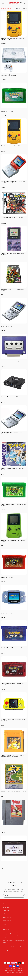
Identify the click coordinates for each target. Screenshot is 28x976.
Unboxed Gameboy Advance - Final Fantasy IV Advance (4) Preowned (12, 863)
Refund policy (12, 970)
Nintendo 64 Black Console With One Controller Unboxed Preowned (12, 397)
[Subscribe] (23, 896)
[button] (3, 2)
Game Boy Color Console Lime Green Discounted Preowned (13, 541)
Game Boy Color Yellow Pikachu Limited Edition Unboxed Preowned (12, 39)
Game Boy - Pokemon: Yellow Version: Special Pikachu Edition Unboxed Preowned (12, 756)
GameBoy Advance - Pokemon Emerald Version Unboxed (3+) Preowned (13, 110)
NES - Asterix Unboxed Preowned (9, 827)
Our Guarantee (7, 920)
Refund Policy (7, 914)
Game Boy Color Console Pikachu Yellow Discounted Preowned (11, 146)
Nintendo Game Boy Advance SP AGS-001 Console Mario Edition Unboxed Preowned (13, 182)
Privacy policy (20, 970)
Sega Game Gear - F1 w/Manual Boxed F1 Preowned (14, 791)
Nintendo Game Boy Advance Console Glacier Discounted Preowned (12, 612)
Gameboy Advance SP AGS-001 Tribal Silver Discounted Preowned (12, 325)
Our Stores (6, 910)
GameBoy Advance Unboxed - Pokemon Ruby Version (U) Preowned (12, 684)
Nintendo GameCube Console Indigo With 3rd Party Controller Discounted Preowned (14, 361)
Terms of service (10, 972)
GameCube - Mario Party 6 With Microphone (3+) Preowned (13, 290)
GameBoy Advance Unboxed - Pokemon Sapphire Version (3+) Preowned (13, 648)
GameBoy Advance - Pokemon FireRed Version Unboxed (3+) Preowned (12, 577)
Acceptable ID (7, 917)
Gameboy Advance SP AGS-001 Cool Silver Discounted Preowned (11, 433)
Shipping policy (19, 972)
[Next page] (22, 875)
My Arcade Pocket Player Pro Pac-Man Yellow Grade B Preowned (13, 720)
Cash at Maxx (13, 968)
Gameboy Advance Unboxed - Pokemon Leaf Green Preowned (14, 505)
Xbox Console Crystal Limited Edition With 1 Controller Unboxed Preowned (11, 75)
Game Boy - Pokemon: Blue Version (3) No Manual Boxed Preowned (13, 469)
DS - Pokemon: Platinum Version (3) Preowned (12, 217)
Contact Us (6, 907)
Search (5, 904)
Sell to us (5, 924)
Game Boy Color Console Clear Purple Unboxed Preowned (12, 254)
